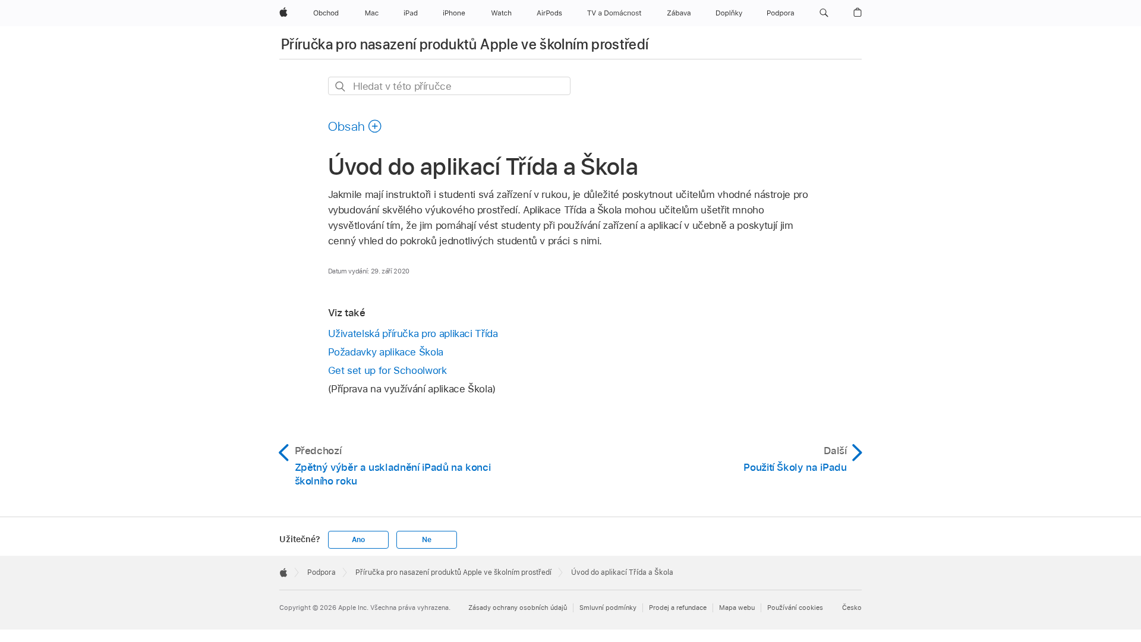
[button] (824, 13)
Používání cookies (795, 607)
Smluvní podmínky (607, 607)
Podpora (321, 572)
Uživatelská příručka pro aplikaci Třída (413, 333)
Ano (358, 540)
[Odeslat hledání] (341, 86)
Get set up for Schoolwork (387, 370)
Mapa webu (737, 607)
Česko (852, 607)
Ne (426, 540)
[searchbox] (449, 86)
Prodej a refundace (678, 607)
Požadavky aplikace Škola (385, 352)
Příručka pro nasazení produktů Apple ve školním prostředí (465, 44)
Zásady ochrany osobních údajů (517, 607)
